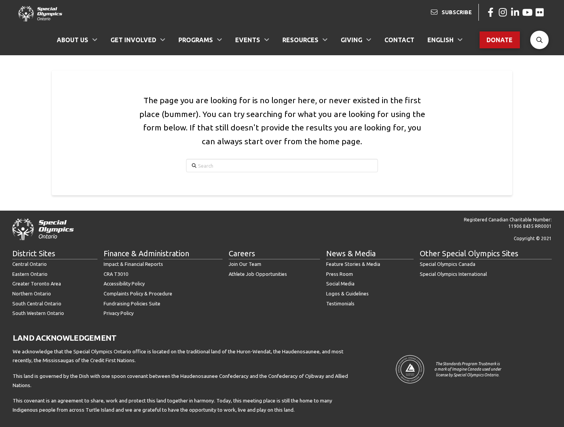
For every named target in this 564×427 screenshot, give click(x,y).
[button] (539, 40)
